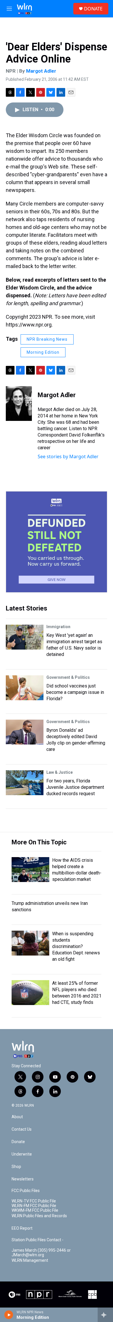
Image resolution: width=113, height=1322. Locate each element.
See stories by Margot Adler (68, 456)
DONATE (93, 8)
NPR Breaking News (47, 339)
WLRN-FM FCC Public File (34, 1206)
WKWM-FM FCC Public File (35, 1210)
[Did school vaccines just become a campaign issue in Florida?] (24, 687)
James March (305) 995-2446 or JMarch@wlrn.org (41, 1252)
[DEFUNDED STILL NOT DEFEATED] (56, 542)
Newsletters (23, 1179)
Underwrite (22, 1154)
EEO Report (22, 1228)
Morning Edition (43, 352)
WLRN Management (30, 1260)
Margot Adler (41, 71)
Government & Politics (68, 677)
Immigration (58, 626)
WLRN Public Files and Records (39, 1216)
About (17, 1117)
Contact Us (22, 1129)
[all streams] (105, 1315)
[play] (8, 1315)
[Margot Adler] (19, 403)
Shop (16, 1167)
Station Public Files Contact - (37, 1240)
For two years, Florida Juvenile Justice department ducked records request (75, 787)
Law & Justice (59, 772)
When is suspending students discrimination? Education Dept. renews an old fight (76, 946)
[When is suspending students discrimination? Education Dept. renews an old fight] (30, 943)
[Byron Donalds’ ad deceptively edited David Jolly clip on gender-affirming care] (24, 732)
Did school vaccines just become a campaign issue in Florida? (75, 692)
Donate (18, 1142)
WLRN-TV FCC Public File (34, 1201)
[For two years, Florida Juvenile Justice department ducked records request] (24, 782)
